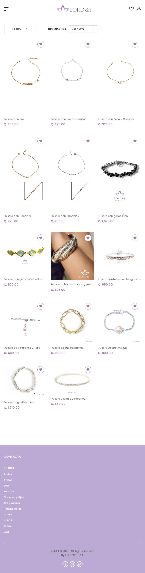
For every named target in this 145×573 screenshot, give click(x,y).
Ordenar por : (57, 29)
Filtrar (17, 29)
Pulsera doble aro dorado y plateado (74, 284)
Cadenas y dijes (14, 497)
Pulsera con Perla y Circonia (116, 119)
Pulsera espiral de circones (68, 399)
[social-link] (65, 564)
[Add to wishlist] (40, 44)
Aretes (8, 474)
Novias (8, 514)
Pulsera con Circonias (18, 216)
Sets (6, 485)
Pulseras (9, 491)
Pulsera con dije (14, 119)
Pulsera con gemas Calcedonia (24, 279)
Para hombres (12, 509)
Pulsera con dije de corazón (68, 119)
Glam (7, 526)
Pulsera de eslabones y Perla (22, 348)
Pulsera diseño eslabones (67, 348)
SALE (6, 532)
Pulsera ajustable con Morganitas (119, 279)
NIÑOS (8, 520)
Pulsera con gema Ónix (113, 216)
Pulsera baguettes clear (19, 402)
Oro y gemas (12, 503)
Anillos (8, 480)
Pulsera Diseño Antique (112, 348)
